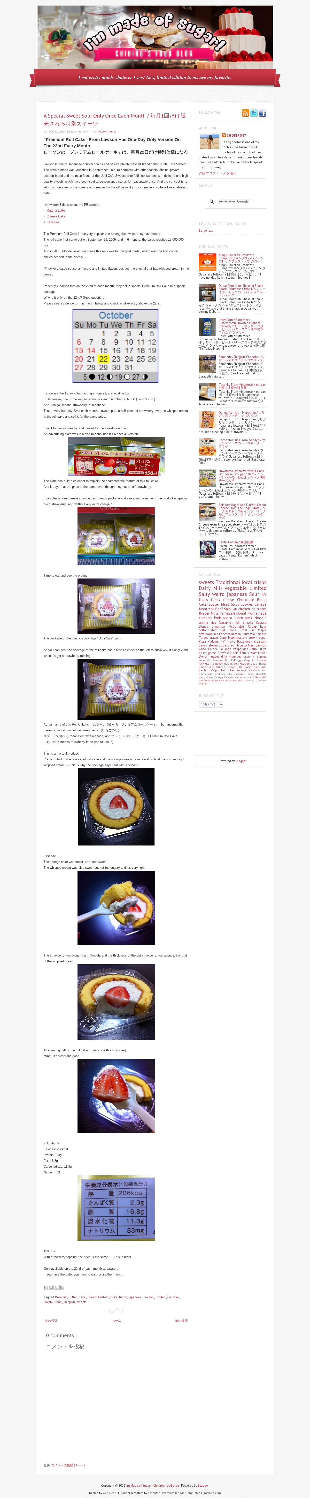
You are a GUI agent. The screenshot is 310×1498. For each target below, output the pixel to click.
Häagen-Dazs (249, 663)
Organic (250, 660)
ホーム (116, 1321)
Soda (223, 645)
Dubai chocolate (257, 673)
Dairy (206, 588)
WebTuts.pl (110, 1493)
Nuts (215, 613)
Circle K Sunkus (254, 656)
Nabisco (242, 645)
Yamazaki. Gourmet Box (215, 660)
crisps (260, 582)
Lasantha (154, 1493)
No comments (106, 131)
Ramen (236, 634)
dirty (225, 656)
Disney (205, 626)
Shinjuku (69, 1302)
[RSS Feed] (245, 113)
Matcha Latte (55, 210)
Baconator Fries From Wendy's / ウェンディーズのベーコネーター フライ (242, 443)
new (222, 680)
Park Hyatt (205, 663)
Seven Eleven (209, 645)
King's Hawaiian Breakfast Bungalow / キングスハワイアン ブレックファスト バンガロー (241, 258)
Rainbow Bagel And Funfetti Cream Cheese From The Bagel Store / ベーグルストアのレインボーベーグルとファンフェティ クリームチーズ (242, 511)
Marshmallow (238, 638)
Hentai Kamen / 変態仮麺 (236, 542)
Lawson (148, 1297)
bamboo (205, 670)
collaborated (209, 630)
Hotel (245, 630)
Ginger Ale (236, 667)
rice (215, 622)
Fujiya (262, 649)
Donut (242, 613)
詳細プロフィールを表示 (218, 173)
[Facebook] (262, 113)
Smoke (249, 622)
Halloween (245, 641)
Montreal (207, 608)
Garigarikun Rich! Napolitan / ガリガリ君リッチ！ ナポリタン (242, 414)
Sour (255, 594)
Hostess (261, 660)
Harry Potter (206, 677)
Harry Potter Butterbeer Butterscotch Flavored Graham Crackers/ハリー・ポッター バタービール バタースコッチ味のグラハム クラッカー (241, 326)
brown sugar (257, 638)
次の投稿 (51, 1321)
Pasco (250, 667)
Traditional (228, 582)
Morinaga (236, 656)
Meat (226, 604)
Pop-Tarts (260, 667)
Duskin (221, 667)
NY (264, 594)
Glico (203, 649)
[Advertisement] (220, 733)
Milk (219, 588)
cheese (230, 599)
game (212, 653)
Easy (263, 626)
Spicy (235, 604)
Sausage (226, 649)
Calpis (216, 670)
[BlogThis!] (51, 1287)
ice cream (258, 608)
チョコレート (246, 680)
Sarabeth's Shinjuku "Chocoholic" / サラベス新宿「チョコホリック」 (242, 358)
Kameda (229, 677)
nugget (215, 656)
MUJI (212, 667)
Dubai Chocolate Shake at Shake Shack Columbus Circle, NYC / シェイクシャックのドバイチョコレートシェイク (242, 290)
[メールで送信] (45, 1287)
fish (239, 622)
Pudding (214, 641)
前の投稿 (181, 1321)
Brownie (61, 1297)
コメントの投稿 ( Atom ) (68, 1465)
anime (205, 622)
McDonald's (238, 626)
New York (204, 680)
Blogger (240, 761)
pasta (228, 617)
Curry (223, 638)
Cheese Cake (55, 216)
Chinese (261, 634)
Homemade (257, 613)
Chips (233, 630)
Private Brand (53, 1302)
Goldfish (218, 663)
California (248, 634)
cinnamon (219, 626)
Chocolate (247, 599)
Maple (262, 630)
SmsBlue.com (211, 1493)
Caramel (227, 622)
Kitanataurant (243, 677)
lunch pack (244, 617)
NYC (264, 677)
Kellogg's (237, 660)
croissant (260, 641)
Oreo (231, 645)
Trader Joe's (232, 663)
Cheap (92, 1297)
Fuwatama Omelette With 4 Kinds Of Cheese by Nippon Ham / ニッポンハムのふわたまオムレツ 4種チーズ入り (242, 475)
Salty (205, 594)
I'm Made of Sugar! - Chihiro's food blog (153, 1485)
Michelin (221, 673)
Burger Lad (206, 231)
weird (219, 594)
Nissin (235, 653)
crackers (214, 680)
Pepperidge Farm (246, 649)
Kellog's (242, 670)
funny (123, 1297)
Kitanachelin (207, 673)
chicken (244, 608)
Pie (254, 630)
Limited (160, 1297)
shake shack (231, 680)
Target (204, 638)
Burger (205, 613)
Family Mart (249, 653)
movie (232, 641)
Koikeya (257, 677)
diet (224, 630)
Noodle (260, 617)
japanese (135, 1297)
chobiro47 (236, 135)
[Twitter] (254, 113)
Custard (103, 1297)
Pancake (52, 222)
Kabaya (219, 677)
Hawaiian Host (257, 670)
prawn (214, 638)
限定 (204, 683)
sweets (81, 1302)
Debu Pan (229, 670)
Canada (260, 604)
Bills (230, 673)
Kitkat (203, 653)
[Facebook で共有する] (61, 1287)
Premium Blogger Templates (181, 1493)
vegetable (237, 588)
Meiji (252, 645)
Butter (73, 1297)
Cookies (247, 604)
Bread (261, 599)
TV (223, 641)
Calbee (214, 649)
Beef (219, 608)
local (248, 582)
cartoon (206, 617)
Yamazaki (228, 613)
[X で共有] (56, 1287)
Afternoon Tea (209, 634)
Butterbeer (241, 673)
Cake (82, 1297)
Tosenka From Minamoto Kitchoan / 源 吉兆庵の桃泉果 (242, 386)
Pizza (203, 641)
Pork (218, 617)
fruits (114, 1297)
